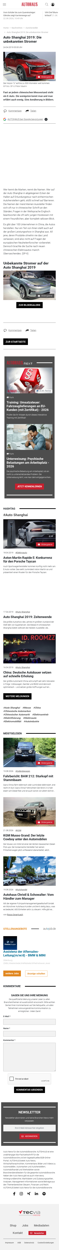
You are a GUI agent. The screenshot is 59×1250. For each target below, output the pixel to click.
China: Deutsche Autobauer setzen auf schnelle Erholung (27, 674)
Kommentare (14, 110)
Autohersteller (31, 28)
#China (37, 707)
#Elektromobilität (12, 721)
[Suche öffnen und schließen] (46, 4)
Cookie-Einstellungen (46, 1243)
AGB (19, 1243)
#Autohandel (21, 889)
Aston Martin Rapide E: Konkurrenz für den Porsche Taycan (27, 559)
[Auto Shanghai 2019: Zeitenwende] (29, 593)
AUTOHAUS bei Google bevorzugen (25, 119)
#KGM (18, 830)
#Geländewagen (22, 771)
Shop (13, 1225)
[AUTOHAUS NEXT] (19, 363)
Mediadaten (41, 1225)
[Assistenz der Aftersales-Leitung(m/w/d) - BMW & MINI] (10, 943)
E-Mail (6, 1016)
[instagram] (21, 1193)
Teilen (33, 110)
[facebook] (14, 1193)
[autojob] (49, 929)
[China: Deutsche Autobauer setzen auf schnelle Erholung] (29, 648)
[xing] (29, 1193)
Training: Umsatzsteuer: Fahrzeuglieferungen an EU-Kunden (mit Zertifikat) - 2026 (28, 406)
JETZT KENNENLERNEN (29, 486)
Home (6, 28)
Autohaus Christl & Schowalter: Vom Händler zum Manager (28, 896)
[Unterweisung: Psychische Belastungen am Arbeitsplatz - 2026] (30, 437)
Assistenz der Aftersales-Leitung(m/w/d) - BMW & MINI (24, 953)
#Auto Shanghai (15, 515)
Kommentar (8, 1040)
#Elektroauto (21, 552)
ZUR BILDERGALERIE (29, 305)
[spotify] (44, 1193)
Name (6, 1028)
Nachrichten (17, 28)
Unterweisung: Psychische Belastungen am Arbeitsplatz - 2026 (28, 462)
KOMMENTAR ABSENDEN (29, 1089)
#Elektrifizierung (11, 718)
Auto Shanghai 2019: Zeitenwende (27, 617)
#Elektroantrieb (40, 714)
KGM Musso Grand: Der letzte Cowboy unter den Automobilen (25, 837)
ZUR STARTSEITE (16, 341)
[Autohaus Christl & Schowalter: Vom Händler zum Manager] (29, 871)
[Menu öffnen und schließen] (5, 4)
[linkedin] (36, 1193)
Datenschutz (29, 1243)
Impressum (9, 1243)
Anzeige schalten (36, 973)
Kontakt (18, 1233)
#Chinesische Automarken (17, 711)
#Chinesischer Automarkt (16, 714)
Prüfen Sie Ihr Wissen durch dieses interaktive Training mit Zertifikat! (27, 416)
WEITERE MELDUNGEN (17, 696)
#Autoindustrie (31, 721)
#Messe (26, 707)
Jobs (25, 1225)
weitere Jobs (12, 973)
